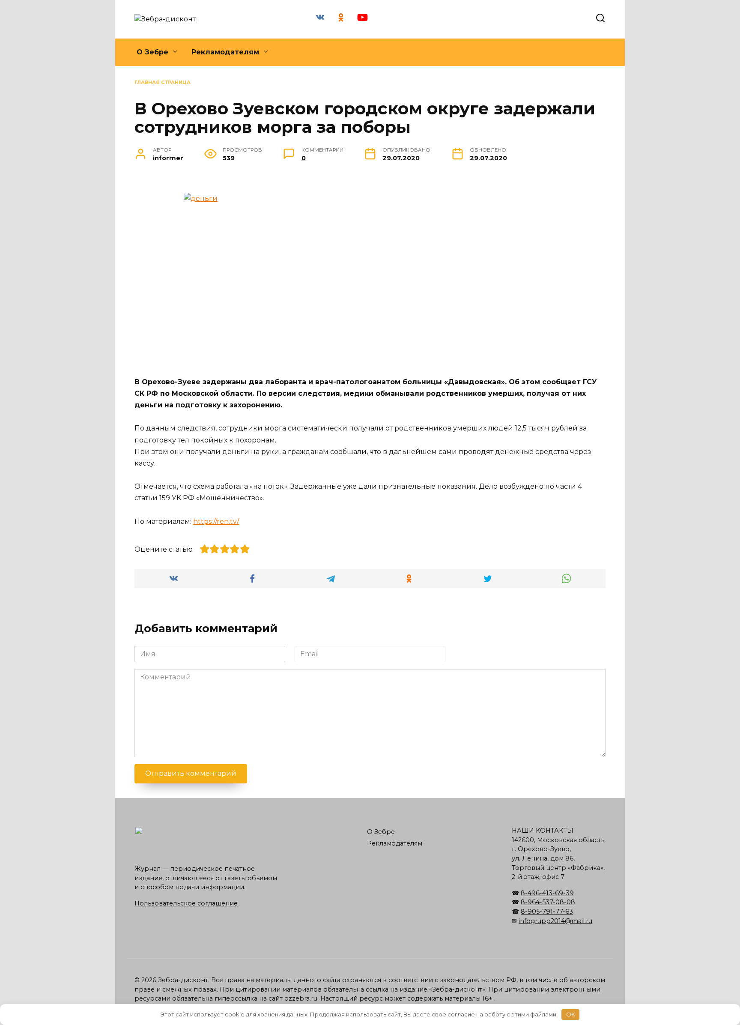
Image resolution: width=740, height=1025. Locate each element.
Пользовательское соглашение (186, 903)
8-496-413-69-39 (547, 893)
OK (570, 1014)
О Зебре (152, 52)
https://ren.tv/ (216, 521)
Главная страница (162, 82)
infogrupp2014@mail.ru (555, 921)
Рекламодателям (225, 52)
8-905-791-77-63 (547, 911)
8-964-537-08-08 (548, 902)
